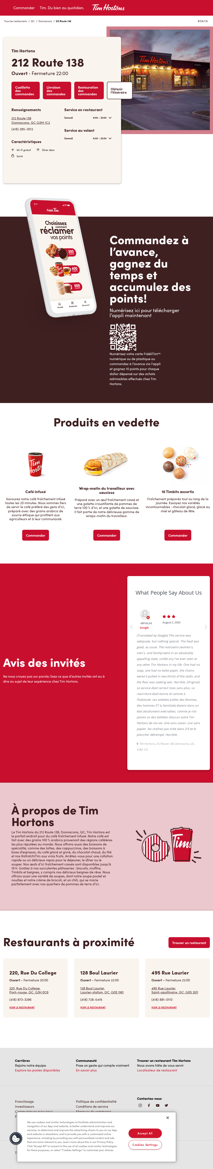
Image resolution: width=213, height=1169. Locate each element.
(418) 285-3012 (22, 129)
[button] (16, 1138)
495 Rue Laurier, (174, 955)
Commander (24, 7)
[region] (96, 1137)
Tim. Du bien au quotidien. (62, 7)
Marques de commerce (93, 1076)
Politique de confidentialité (96, 1066)
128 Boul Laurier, (102, 955)
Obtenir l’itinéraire (119, 90)
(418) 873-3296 (20, 964)
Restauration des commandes (88, 90)
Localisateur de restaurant (157, 1035)
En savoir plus (86, 1035)
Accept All (145, 1133)
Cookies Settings (145, 1145)
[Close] (167, 1117)
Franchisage (24, 1066)
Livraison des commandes (56, 90)
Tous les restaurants (15, 21)
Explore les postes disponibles (37, 1035)
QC (33, 21)
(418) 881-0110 (161, 964)
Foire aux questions (29, 1081)
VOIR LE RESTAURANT (22, 972)
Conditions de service (92, 1071)
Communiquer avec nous (34, 1076)
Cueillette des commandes (24, 90)
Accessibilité (85, 1081)
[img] (166, 1071)
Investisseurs (24, 1071)
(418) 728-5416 (91, 964)
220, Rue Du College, (28, 955)
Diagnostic (84, 1086)
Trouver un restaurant (189, 907)
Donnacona (45, 21)
